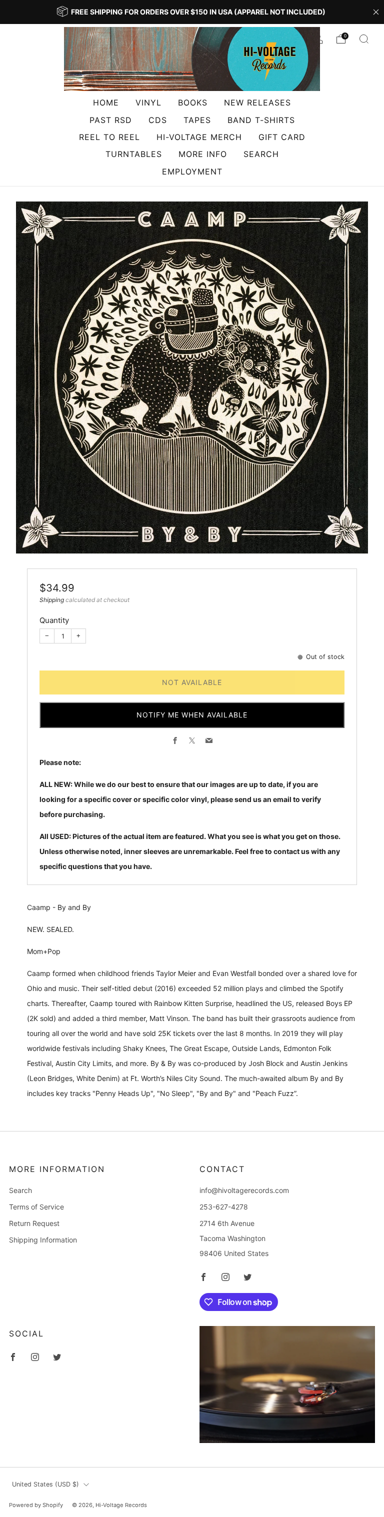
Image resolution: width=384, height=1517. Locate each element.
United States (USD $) (45, 1484)
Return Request (34, 1223)
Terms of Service (36, 1206)
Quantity (54, 620)
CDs (157, 120)
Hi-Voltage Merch (199, 137)
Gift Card (282, 137)
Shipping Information (43, 1240)
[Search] (364, 39)
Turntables (134, 154)
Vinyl (149, 103)
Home (106, 103)
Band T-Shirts (261, 120)
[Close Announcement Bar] (376, 12)
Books (193, 103)
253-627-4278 (224, 1206)
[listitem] (191, 12)
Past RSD (111, 120)
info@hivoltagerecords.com (244, 1190)
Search (261, 154)
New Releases (257, 103)
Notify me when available (192, 714)
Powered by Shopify (36, 1505)
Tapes (197, 120)
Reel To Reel (109, 137)
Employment (192, 171)
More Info (202, 154)
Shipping (52, 600)
